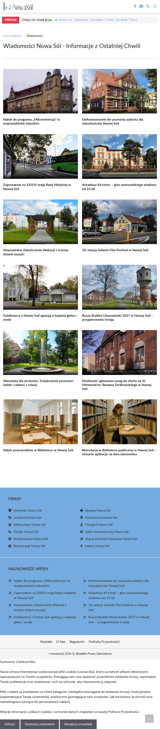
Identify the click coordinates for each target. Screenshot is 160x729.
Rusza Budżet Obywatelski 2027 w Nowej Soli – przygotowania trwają (118, 619)
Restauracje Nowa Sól (29, 546)
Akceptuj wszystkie (78, 724)
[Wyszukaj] (147, 7)
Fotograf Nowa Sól (99, 524)
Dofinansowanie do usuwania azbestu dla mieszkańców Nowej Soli (118, 583)
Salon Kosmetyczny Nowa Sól (107, 532)
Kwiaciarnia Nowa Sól (101, 517)
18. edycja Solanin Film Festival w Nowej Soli (115, 250)
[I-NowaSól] (17, 6)
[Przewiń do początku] (149, 718)
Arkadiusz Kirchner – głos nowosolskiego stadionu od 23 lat (118, 595)
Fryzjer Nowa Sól (26, 532)
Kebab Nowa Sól (97, 546)
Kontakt (46, 641)
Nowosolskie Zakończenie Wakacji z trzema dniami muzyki (40, 607)
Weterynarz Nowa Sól (30, 524)
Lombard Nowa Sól (27, 517)
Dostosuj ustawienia (40, 724)
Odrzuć (9, 724)
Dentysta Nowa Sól (28, 510)
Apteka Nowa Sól (98, 510)
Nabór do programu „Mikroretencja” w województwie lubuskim (42, 583)
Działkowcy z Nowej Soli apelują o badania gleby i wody (45, 619)
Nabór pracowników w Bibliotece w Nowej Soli (38, 450)
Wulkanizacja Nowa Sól (31, 539)
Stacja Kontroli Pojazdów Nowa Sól (111, 539)
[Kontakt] (141, 6)
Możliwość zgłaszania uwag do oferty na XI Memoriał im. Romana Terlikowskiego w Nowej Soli (116, 385)
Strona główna (12, 36)
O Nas (60, 641)
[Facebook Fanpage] (134, 6)
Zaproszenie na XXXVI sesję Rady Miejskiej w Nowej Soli (45, 595)
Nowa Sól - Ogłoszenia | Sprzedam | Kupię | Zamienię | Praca (98, 20)
